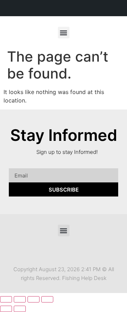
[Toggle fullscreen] (20, 299)
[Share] (34, 299)
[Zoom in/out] (6, 299)
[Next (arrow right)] (20, 309)
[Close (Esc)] (47, 299)
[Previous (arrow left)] (6, 309)
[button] (63, 32)
